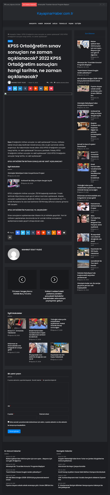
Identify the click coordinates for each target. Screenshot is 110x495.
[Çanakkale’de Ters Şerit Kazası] (83, 264)
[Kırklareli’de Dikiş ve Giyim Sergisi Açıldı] (14, 183)
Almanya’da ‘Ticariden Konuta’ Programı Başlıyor (89, 63)
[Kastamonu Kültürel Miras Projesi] (83, 207)
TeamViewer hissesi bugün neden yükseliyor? (87, 71)
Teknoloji (63, 23)
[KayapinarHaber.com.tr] (55, 13)
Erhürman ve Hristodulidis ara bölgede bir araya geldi (15, 347)
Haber (40, 23)
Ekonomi (47, 23)
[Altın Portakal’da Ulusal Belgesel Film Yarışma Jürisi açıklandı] (83, 219)
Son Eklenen (90, 33)
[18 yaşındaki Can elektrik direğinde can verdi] (38, 348)
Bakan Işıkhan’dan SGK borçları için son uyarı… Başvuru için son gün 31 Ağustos (96, 48)
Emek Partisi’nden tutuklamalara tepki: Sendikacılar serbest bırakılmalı (37, 334)
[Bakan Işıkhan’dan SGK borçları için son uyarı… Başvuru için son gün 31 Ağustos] (83, 44)
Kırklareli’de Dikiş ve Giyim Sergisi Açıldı (36, 181)
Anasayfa (33, 23)
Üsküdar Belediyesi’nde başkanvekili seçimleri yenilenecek (86, 275)
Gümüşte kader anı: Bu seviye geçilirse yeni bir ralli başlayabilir (88, 285)
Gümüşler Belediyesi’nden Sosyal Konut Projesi (26, 173)
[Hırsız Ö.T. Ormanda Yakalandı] (17, 323)
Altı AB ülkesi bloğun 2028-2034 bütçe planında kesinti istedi (89, 79)
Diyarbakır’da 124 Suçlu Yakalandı (57, 356)
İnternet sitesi (44, 414)
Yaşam (70, 23)
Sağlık (54, 23)
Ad (9, 406)
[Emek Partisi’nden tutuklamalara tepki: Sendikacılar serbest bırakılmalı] (38, 323)
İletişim (78, 23)
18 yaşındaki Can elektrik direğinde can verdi (37, 357)
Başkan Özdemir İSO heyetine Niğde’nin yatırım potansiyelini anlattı (96, 130)
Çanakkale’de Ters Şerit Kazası (96, 263)
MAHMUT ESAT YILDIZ (19, 82)
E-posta (11, 414)
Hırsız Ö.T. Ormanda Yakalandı (15, 332)
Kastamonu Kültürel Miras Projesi (96, 206)
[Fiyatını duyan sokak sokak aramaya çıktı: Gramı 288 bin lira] (83, 88)
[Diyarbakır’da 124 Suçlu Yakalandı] (60, 348)
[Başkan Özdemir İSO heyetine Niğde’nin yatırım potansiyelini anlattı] (83, 126)
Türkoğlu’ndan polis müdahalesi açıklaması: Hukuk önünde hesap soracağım (58, 323)
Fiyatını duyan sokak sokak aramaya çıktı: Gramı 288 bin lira (96, 91)
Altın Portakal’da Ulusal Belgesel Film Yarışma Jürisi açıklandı (96, 221)
